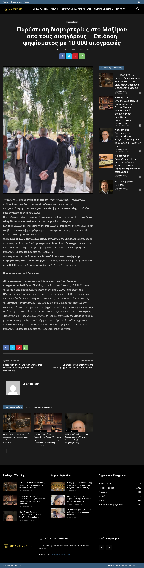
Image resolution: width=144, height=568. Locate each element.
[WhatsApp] (82, 56)
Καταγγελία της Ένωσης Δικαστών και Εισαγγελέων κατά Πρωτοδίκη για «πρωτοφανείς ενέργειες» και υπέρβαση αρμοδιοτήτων (47, 440)
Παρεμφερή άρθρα (13, 407)
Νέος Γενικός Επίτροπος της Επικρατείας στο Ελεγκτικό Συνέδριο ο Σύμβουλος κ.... (30, 514)
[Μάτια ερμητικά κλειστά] (106, 187)
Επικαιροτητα (40, 8)
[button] (137, 9)
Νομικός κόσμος (71, 22)
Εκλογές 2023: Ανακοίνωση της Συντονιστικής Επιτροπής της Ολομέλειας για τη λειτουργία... (79, 485)
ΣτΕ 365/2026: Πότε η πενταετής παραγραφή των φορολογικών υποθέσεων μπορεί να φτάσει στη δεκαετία (127, 81)
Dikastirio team (63, 50)
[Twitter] (139, 2)
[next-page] (9, 451)
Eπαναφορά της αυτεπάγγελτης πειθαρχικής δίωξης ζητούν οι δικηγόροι (73, 366)
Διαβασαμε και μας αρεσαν (76, 8)
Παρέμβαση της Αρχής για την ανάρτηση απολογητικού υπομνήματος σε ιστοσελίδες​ (23, 368)
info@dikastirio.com (61, 554)
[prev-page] (5, 451)
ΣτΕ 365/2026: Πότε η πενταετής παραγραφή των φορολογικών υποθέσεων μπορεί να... (32, 485)
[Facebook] (134, 2)
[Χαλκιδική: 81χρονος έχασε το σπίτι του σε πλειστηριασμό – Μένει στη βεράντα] (58, 513)
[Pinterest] (75, 56)
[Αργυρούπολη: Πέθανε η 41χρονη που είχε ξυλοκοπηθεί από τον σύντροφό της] (58, 500)
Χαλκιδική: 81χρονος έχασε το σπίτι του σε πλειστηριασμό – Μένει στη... (79, 512)
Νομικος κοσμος (103, 8)
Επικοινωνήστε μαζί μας (20, 2)
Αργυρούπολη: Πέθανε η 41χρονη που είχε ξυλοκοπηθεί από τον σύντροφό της (79, 498)
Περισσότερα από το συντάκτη (38, 407)
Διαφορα (120, 8)
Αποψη (54, 8)
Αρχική (5, 2)
